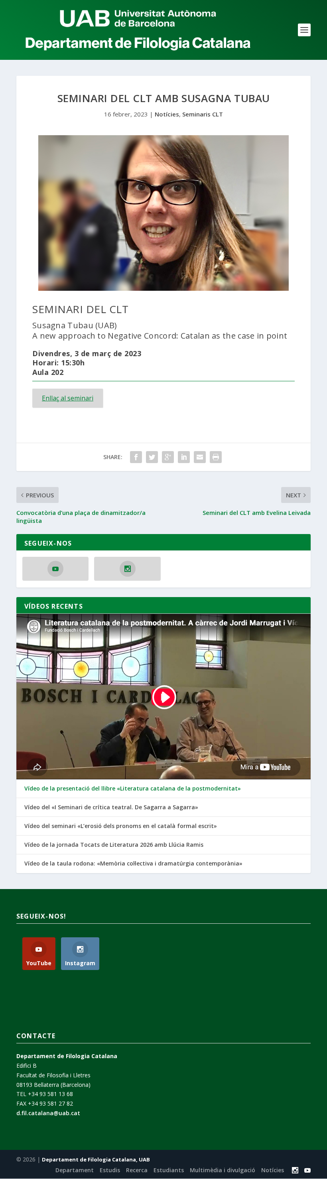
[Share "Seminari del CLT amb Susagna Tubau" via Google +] (168, 457)
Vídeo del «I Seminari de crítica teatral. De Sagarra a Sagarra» (111, 807)
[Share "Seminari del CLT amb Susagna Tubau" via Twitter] (152, 457)
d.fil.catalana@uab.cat (48, 1113)
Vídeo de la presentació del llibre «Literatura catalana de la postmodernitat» (132, 788)
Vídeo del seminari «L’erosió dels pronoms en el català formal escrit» (120, 826)
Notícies (167, 114)
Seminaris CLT (202, 114)
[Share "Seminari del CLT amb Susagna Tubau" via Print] (216, 457)
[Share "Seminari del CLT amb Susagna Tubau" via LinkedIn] (184, 457)
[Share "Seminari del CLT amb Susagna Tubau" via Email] (200, 457)
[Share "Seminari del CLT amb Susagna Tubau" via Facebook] (136, 457)
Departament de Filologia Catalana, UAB (96, 1159)
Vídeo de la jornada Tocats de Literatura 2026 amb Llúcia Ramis (113, 844)
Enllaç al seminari (67, 398)
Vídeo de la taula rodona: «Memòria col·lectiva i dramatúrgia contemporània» (133, 863)
